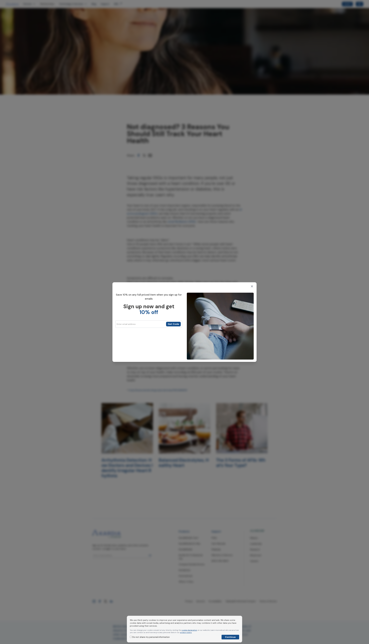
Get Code (173, 324)
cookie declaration (189, 630)
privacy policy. (186, 632)
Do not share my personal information (151, 637)
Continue (230, 637)
